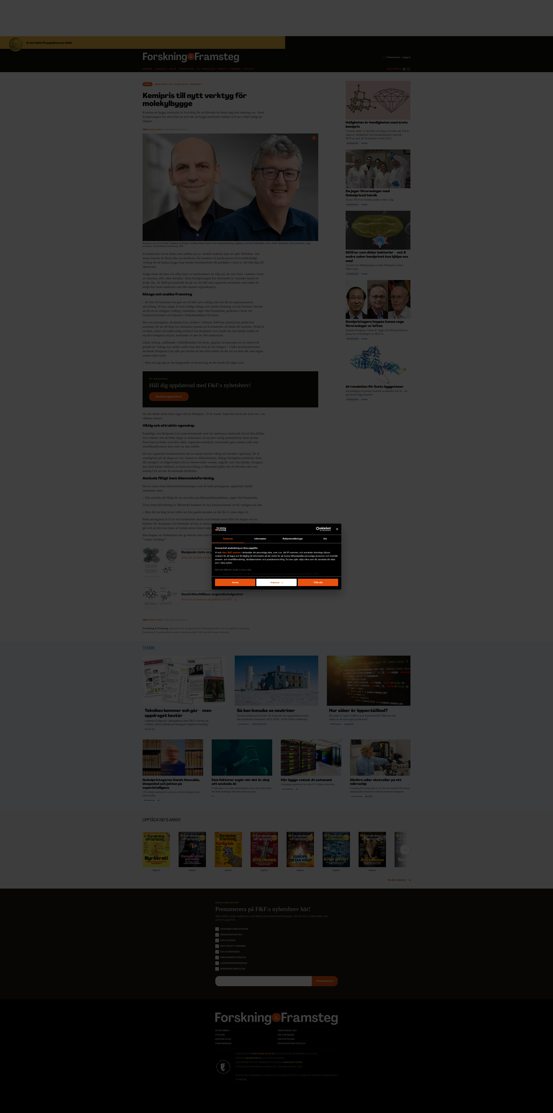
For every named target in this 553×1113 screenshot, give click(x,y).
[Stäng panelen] (337, 529)
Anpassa (274, 582)
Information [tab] (260, 538)
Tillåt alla (318, 582)
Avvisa (235, 582)
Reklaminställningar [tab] (293, 538)
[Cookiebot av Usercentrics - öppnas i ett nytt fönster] (318, 529)
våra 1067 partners (232, 552)
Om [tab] (325, 538)
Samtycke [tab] (228, 538)
